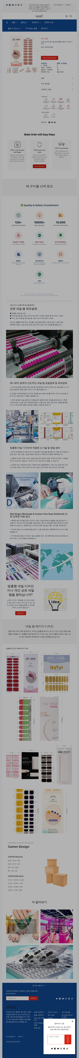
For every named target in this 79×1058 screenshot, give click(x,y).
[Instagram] (61, 1048)
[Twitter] (52, 1048)
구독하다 (68, 1039)
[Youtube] (58, 1048)
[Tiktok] (67, 1048)
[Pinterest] (64, 1048)
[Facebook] (55, 1048)
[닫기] (72, 1021)
